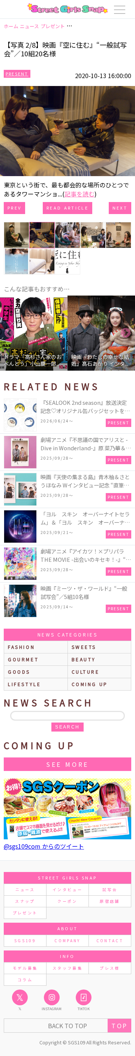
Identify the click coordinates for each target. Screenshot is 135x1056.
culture (86, 671)
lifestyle (24, 684)
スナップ (25, 901)
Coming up (90, 684)
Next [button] (125, 333)
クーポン (67, 901)
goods (19, 671)
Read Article (67, 208)
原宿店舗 (110, 901)
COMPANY (67, 940)
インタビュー (67, 889)
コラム (25, 979)
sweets (84, 647)
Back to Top (67, 1025)
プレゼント (25, 913)
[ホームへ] (67, 8)
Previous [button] (9, 333)
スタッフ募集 (67, 968)
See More (67, 764)
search (67, 727)
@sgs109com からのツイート (44, 846)
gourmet (23, 659)
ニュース (25, 889)
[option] (34, 333)
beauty (84, 659)
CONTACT (110, 940)
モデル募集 (25, 968)
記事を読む (79, 193)
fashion (21, 647)
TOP (119, 1025)
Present (17, 74)
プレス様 (110, 968)
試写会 (109, 889)
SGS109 (25, 940)
